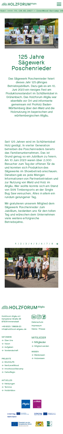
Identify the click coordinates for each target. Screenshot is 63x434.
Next (57, 244)
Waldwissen (39, 355)
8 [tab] (52, 244)
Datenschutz (37, 322)
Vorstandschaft (11, 350)
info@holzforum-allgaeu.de (14, 329)
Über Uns (9, 340)
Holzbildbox (10, 390)
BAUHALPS (9, 362)
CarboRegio (10, 372)
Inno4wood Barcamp (14, 368)
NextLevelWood (12, 365)
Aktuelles (7, 380)
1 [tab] (15, 244)
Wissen (35, 351)
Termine (8, 387)
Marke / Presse (38, 329)
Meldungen (10, 383)
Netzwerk (7, 337)
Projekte (6, 358)
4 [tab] (31, 244)
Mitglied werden (41, 346)
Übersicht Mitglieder (39, 342)
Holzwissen (39, 358)
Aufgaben (9, 347)
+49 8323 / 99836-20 (11, 326)
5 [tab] (36, 244)
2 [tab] (21, 244)
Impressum (37, 325)
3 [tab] (26, 244)
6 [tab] (41, 244)
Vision (7, 343)
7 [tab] (47, 244)
